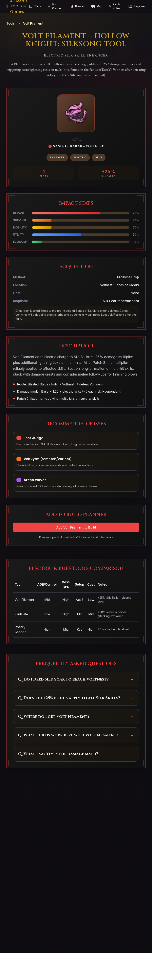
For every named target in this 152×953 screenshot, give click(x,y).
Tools (10, 23)
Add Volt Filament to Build (76, 527)
